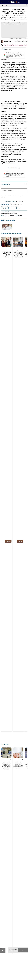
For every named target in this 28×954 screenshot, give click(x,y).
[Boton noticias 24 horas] (6, 5)
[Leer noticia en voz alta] (2, 45)
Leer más (8, 541)
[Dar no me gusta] (5, 208)
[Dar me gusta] (2, 208)
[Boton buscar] (2, 5)
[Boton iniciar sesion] (26, 5)
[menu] (2, 2)
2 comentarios (8, 49)
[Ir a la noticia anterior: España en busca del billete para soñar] (3, 950)
